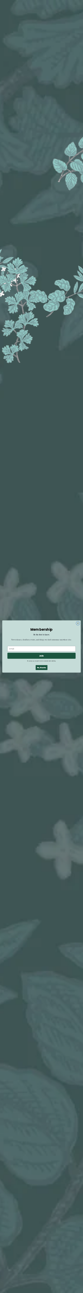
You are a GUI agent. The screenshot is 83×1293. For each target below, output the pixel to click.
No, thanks (41, 667)
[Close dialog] (78, 623)
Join (41, 655)
